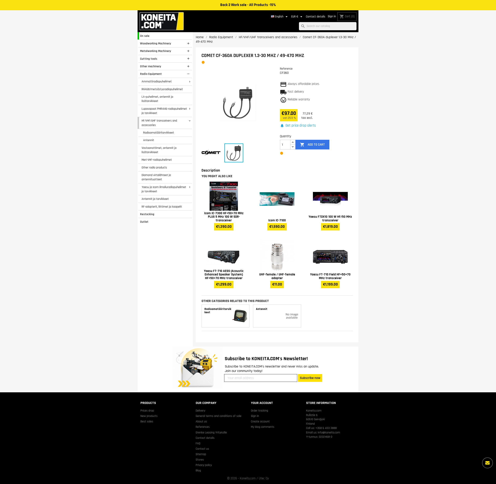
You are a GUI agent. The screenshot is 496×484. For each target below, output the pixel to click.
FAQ (198, 443)
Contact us (202, 449)
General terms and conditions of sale (218, 416)
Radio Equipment (151, 74)
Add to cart (312, 144)
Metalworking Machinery (155, 51)
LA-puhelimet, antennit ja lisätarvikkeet (157, 99)
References (203, 427)
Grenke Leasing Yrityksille (211, 432)
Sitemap (201, 454)
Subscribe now (310, 378)
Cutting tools (148, 59)
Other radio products (154, 167)
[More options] (487, 462)
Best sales (146, 421)
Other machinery (150, 66)
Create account (260, 421)
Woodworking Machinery (155, 43)
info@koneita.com (329, 432)
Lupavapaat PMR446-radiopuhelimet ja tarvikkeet (164, 111)
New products (149, 416)
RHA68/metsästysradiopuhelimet (162, 89)
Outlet (144, 222)
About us (201, 421)
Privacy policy (204, 465)
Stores (200, 460)
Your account (262, 403)
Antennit (148, 140)
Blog (198, 470)
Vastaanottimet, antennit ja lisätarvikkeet (159, 150)
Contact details (315, 17)
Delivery (200, 410)
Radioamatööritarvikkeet (158, 133)
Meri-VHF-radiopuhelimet (157, 160)
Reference (286, 69)
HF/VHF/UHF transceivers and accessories (159, 123)
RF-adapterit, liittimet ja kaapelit (162, 207)
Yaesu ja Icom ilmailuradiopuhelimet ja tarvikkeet (164, 189)
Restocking (147, 214)
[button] (298, 125)
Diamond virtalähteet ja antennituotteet (156, 177)
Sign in (332, 16)
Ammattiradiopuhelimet (157, 81)
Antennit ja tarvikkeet (155, 199)
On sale (144, 36)
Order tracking (259, 410)
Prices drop (147, 410)
